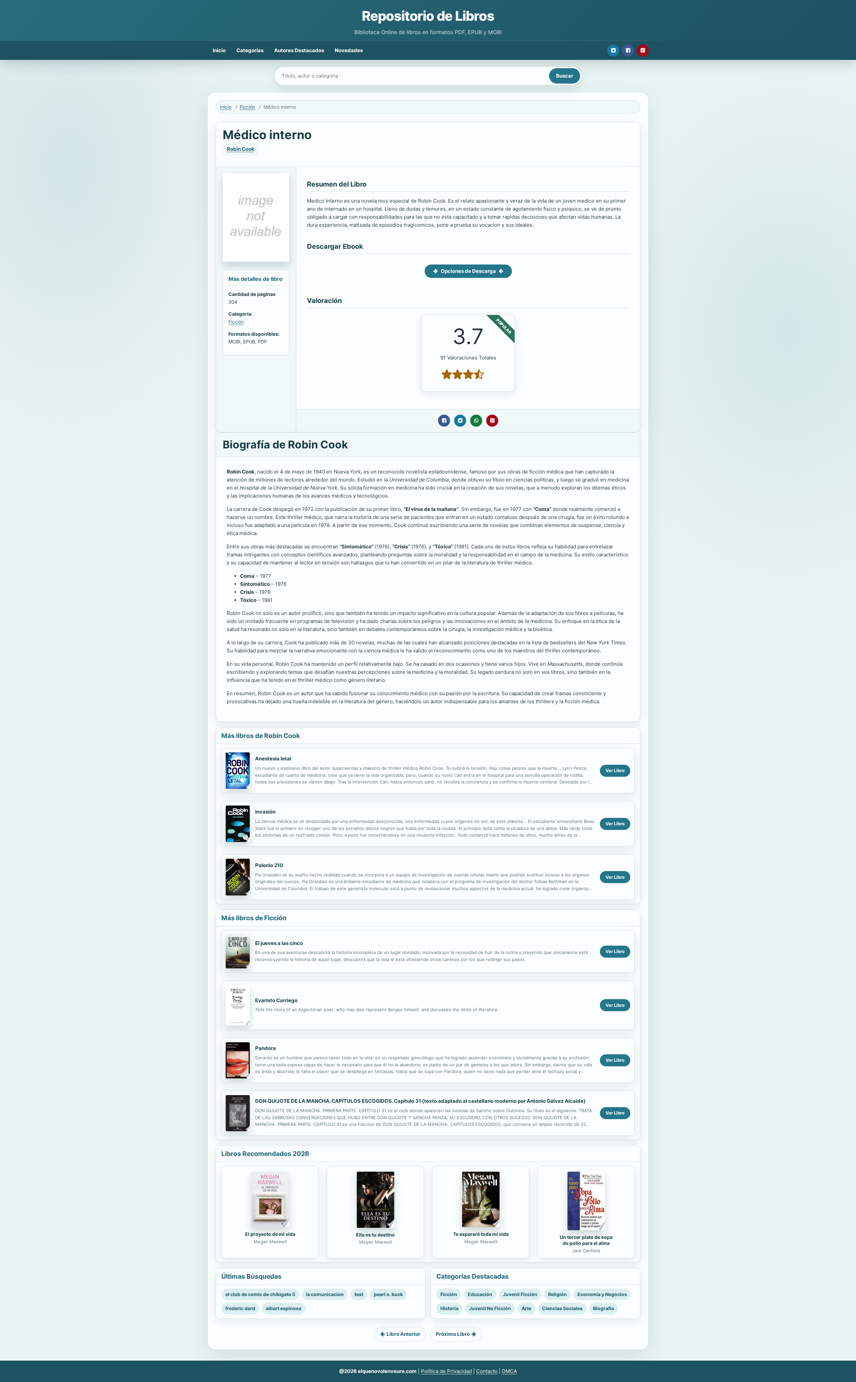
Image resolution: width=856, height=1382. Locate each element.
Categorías (249, 50)
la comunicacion (325, 1294)
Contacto (487, 1371)
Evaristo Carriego (276, 1000)
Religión (557, 1294)
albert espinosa (283, 1308)
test (358, 1294)
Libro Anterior (403, 1334)
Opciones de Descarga (468, 271)
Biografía (603, 1308)
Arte (526, 1308)
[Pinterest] (643, 50)
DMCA (509, 1371)
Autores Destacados (299, 50)
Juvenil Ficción (520, 1294)
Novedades (349, 50)
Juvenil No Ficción (490, 1308)
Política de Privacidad (446, 1371)
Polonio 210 (269, 865)
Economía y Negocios (602, 1294)
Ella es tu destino (375, 1235)
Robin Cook (240, 149)
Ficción (247, 107)
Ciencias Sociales (562, 1308)
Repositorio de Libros (428, 16)
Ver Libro (615, 770)
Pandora (265, 1048)
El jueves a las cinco (279, 943)
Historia (449, 1308)
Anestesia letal (273, 758)
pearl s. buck (388, 1294)
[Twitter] (613, 50)
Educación (480, 1294)
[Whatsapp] (476, 421)
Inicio (219, 50)
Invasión (265, 812)
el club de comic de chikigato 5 (260, 1294)
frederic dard (240, 1308)
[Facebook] (628, 50)
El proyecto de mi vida (270, 1234)
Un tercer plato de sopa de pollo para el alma (586, 1240)
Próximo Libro (453, 1334)
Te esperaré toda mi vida (481, 1234)
